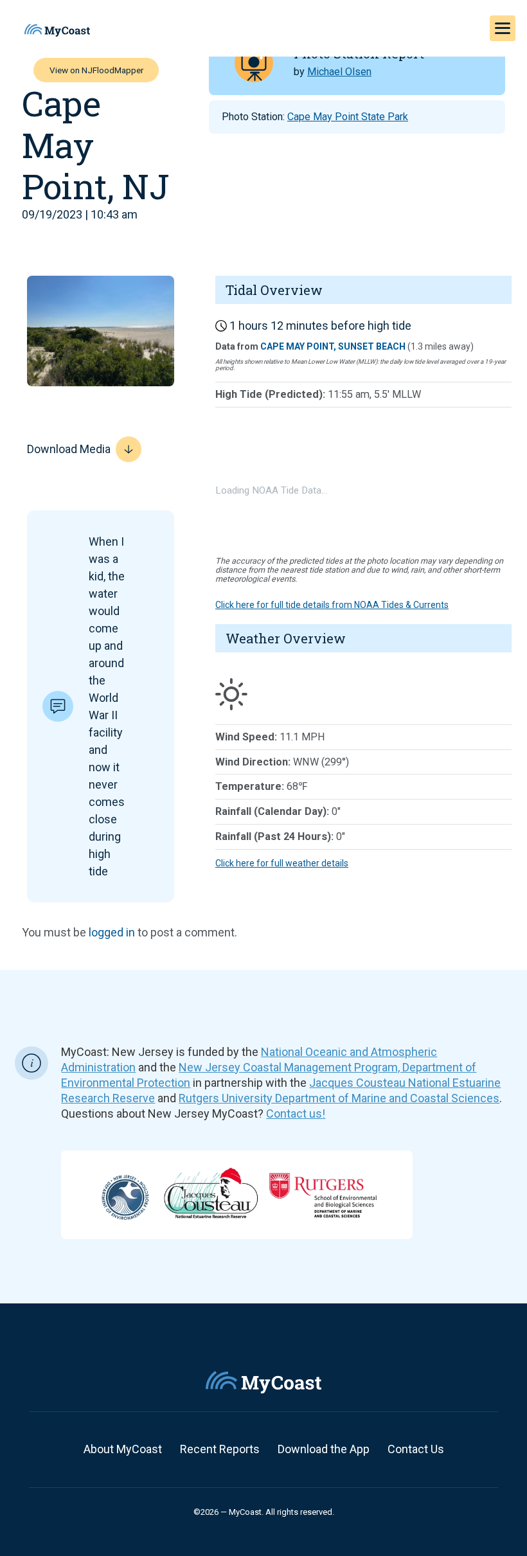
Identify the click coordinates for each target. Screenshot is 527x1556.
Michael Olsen (339, 72)
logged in (112, 932)
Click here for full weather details (281, 863)
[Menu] (502, 28)
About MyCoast (123, 1449)
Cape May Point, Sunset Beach (333, 346)
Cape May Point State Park (347, 117)
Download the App (324, 1449)
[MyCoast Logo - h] (57, 30)
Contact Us (416, 1449)
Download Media (69, 449)
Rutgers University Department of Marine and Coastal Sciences (339, 1098)
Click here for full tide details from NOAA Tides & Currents (332, 605)
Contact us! (295, 1113)
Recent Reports (220, 1449)
